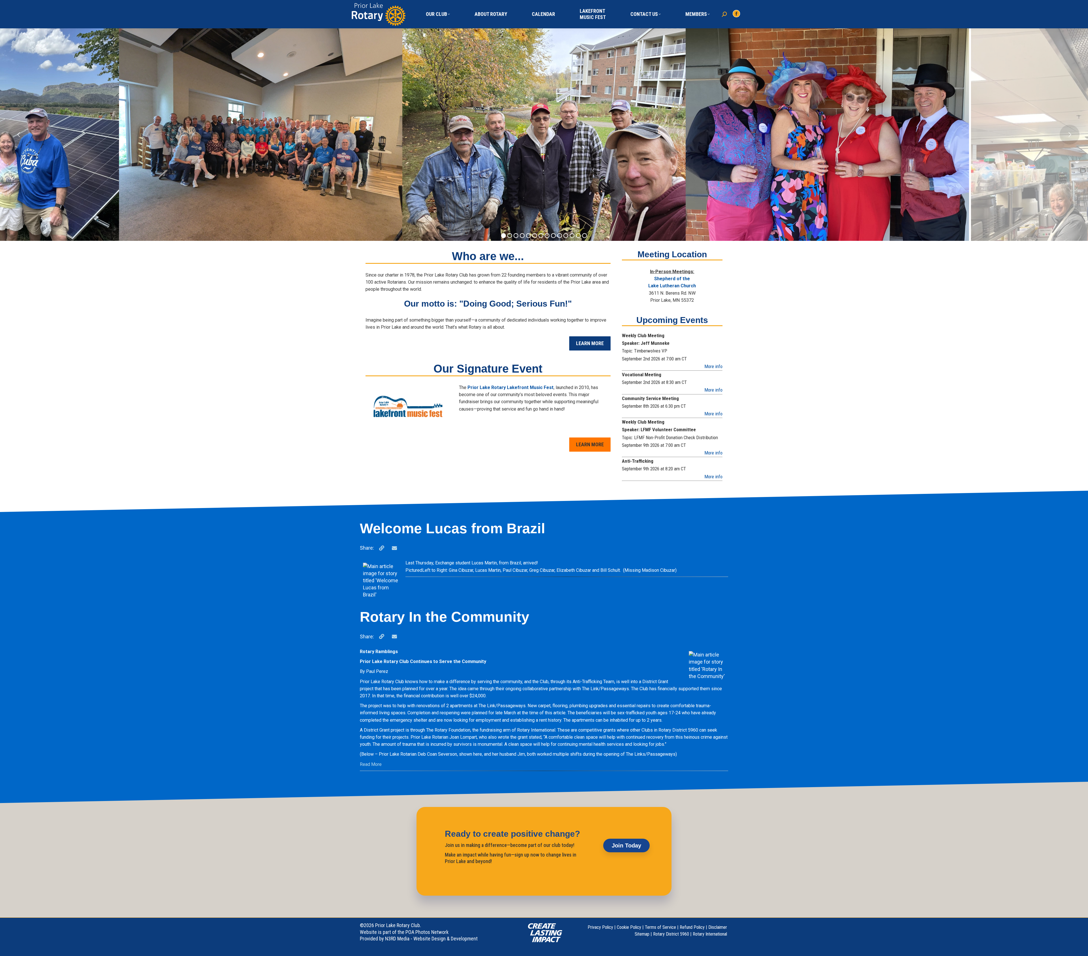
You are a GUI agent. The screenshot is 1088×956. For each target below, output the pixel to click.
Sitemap (642, 934)
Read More (371, 764)
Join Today (626, 845)
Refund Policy (692, 927)
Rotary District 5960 (671, 934)
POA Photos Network (427, 932)
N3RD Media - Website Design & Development (431, 939)
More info (713, 366)
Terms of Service (660, 927)
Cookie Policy (629, 927)
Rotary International (710, 934)
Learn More (590, 343)
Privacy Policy (600, 927)
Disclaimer (717, 927)
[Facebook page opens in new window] (736, 13)
